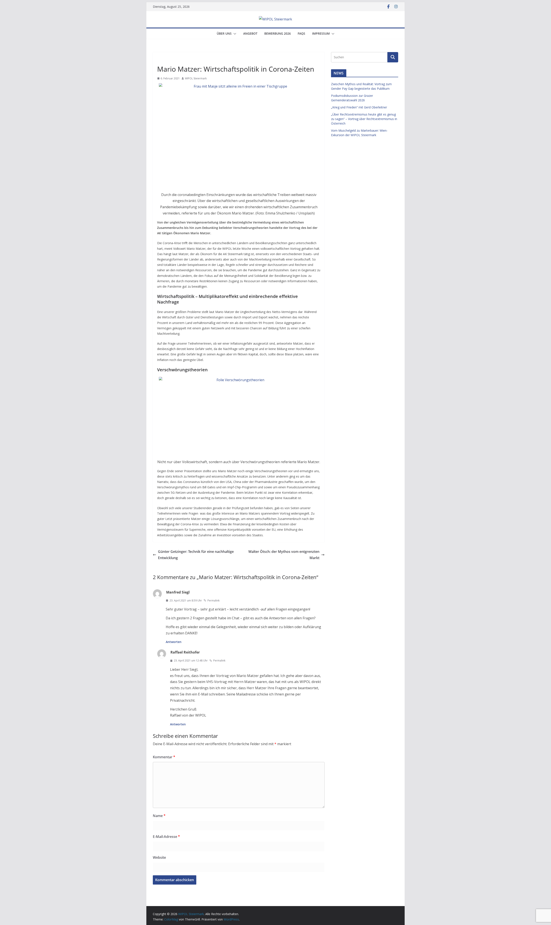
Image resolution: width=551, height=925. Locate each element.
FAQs (301, 33)
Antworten (173, 642)
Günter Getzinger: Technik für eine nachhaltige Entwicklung (196, 554)
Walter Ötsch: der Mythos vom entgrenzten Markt (283, 554)
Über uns (224, 33)
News (162, 59)
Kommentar (164, 757)
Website (159, 857)
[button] (234, 34)
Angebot (250, 33)
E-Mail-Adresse (166, 836)
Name (159, 815)
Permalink (213, 600)
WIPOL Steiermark (196, 78)
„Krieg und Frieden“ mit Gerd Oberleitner (359, 107)
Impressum (321, 33)
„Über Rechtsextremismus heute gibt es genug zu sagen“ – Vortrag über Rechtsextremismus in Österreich (364, 118)
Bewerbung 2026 (277, 33)
